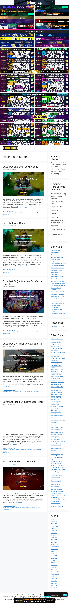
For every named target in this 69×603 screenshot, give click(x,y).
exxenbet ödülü (53, 479)
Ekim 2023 (54, 567)
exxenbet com (55, 378)
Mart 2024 (54, 556)
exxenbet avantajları (54, 350)
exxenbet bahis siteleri (55, 356)
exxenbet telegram (36, 212)
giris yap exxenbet (57, 493)
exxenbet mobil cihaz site (55, 424)
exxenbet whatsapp (57, 465)
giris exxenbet (54, 491)
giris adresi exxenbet (56, 489)
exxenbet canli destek (57, 369)
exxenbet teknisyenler (55, 450)
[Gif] (34, 71)
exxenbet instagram (57, 406)
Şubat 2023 (54, 585)
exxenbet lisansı (54, 417)
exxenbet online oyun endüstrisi (56, 437)
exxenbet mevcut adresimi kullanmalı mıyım (34, 331)
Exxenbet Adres (56, 344)
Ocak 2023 (54, 587)
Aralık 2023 (54, 562)
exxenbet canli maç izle (58, 371)
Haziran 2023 (54, 576)
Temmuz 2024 (55, 546)
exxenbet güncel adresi (57, 397)
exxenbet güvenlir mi (56, 403)
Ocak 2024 (54, 560)
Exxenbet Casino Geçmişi (58, 303)
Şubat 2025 (54, 530)
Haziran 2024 (54, 549)
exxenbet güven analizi (55, 399)
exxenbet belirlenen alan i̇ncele (56, 362)
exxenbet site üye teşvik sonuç (25, 212)
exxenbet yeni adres (57, 467)
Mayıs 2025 (54, 528)
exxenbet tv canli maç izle (57, 458)
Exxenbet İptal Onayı (14, 223)
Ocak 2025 (54, 533)
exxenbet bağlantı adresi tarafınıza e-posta (14, 331)
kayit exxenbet (55, 499)
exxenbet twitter (57, 461)
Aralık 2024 (54, 535)
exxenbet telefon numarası (55, 452)
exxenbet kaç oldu (56, 412)
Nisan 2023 (54, 581)
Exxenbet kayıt (56, 410)
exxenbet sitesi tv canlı (55, 446)
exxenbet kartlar (61, 408)
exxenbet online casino (55, 436)
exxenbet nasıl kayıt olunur (58, 432)
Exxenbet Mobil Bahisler (57, 298)
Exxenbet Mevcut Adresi (57, 268)
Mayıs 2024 (54, 551)
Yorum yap (6, 214)
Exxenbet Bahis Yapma (57, 279)
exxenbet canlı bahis (55, 373)
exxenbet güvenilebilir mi (56, 401)
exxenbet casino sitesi (57, 376)
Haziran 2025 (54, 526)
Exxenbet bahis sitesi (58, 358)
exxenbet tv (54, 455)
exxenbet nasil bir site (57, 427)
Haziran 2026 (54, 519)
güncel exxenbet (54, 497)
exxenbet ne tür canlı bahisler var (56, 434)
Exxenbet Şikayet (55, 484)
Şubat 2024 (54, 558)
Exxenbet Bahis (58, 352)
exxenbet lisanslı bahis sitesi (10, 212)
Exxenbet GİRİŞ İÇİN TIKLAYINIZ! (34, 31)
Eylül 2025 (54, 524)
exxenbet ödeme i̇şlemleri (56, 475)
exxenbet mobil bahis (54, 422)
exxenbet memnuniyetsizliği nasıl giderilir (58, 420)
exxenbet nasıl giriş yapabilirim (56, 429)
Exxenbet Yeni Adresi (58, 470)
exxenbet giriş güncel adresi (56, 390)
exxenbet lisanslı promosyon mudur (57, 415)
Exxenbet (53, 255)
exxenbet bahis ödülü (54, 360)
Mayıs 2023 (54, 578)
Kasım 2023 (54, 565)
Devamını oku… (24, 207)
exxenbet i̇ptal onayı (8, 270)
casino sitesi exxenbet (56, 342)
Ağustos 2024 (55, 544)
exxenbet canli (54, 367)
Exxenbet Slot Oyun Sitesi (58, 313)
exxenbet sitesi (56, 445)
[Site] (17, 53)
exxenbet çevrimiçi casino (55, 474)
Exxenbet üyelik (56, 481)
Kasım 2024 (54, 537)
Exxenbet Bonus (56, 366)
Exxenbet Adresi (55, 250)
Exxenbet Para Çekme (58, 441)
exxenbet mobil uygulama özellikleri (28, 449)
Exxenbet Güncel (56, 394)
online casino (63, 499)
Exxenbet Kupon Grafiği (57, 296)
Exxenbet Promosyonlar (9, 211)
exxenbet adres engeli (55, 346)
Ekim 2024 (54, 540)
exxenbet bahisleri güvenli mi (56, 354)
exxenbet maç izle (56, 418)
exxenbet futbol (61, 380)
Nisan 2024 (54, 553)
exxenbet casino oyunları (56, 374)
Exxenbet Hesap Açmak (57, 265)
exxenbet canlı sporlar (9, 391)
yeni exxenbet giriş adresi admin (56, 504)
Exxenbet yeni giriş (57, 472)
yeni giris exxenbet (57, 506)
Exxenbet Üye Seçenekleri (58, 281)
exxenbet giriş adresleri (55, 388)
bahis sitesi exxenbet (57, 339)
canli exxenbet (55, 341)
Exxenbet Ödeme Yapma (57, 257)
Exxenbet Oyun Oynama (57, 276)
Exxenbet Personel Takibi (58, 283)
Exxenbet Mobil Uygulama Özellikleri (23, 401)
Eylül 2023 (54, 569)
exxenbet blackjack (55, 363)
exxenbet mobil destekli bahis (24, 507)
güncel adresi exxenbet (58, 495)
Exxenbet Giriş (55, 252)
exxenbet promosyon (56, 443)
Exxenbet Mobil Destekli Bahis (19, 461)
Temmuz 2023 (55, 574)
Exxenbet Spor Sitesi (56, 270)
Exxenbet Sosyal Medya (57, 294)
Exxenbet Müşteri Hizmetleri (58, 263)
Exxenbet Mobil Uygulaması (57, 425)
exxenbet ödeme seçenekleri (56, 477)
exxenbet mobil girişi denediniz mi (11, 449)
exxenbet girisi (56, 384)
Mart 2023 (54, 583)
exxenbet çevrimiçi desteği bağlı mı (22, 391)
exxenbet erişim (54, 380)
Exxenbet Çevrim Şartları (57, 301)
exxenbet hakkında (55, 404)
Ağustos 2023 (55, 572)
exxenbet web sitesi (57, 463)
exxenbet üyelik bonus (55, 482)
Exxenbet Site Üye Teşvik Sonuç (20, 166)
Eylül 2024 (54, 542)
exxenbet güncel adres (56, 396)
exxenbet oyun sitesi (55, 439)
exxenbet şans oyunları (19, 270)
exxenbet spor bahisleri (57, 448)
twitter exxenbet (56, 501)
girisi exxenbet (61, 491)
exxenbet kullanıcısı (54, 413)
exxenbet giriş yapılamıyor (57, 392)
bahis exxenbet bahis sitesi (10, 507)
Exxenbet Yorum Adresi (57, 292)
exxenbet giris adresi (57, 382)
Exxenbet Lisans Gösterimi (58, 285)
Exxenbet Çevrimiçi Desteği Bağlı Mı (22, 343)
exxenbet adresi (56, 348)
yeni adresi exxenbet (55, 503)
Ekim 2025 (54, 521)
